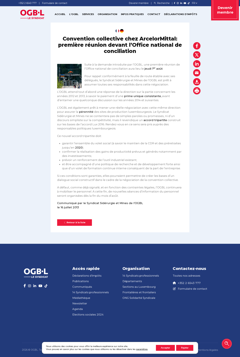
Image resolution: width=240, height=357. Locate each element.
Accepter (165, 347)
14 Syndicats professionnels (90, 292)
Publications (80, 281)
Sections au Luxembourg (139, 286)
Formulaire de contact (192, 288)
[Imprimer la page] (196, 90)
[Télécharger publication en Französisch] (117, 31)
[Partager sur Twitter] (196, 54)
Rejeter (184, 347)
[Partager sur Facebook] (196, 46)
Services (88, 14)
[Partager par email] (196, 72)
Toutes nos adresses (186, 275)
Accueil (60, 14)
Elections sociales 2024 (88, 314)
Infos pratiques (132, 14)
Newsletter (79, 303)
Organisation (107, 14)
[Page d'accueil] (32, 14)
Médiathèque (81, 297)
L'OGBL (74, 14)
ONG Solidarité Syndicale (138, 297)
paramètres (142, 349)
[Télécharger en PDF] (196, 81)
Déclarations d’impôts (180, 14)
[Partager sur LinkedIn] (196, 63)
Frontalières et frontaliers (139, 292)
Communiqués (82, 286)
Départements (132, 281)
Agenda (77, 309)
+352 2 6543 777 (189, 283)
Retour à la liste (76, 222)
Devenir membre (139, 3)
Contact (153, 14)
